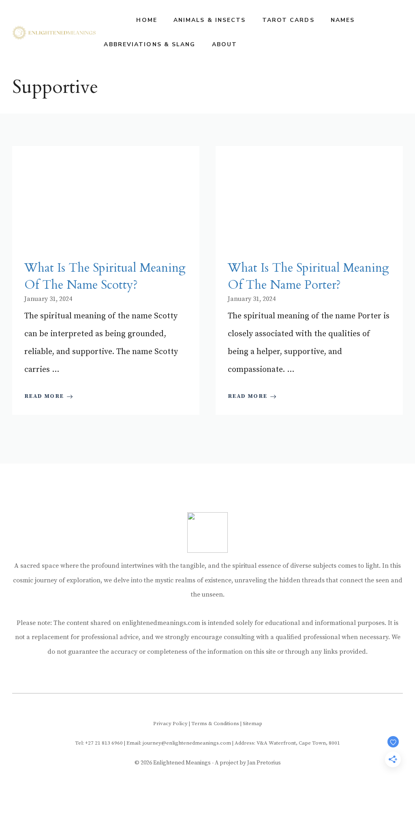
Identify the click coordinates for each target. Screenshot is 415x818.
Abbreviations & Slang (149, 44)
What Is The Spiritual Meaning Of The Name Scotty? (105, 276)
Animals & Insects (209, 20)
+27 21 (93, 743)
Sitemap (252, 723)
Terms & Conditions (215, 723)
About (224, 44)
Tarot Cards (288, 20)
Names (343, 20)
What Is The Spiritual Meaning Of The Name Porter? (308, 276)
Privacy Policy (170, 723)
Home (146, 20)
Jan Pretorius (264, 762)
